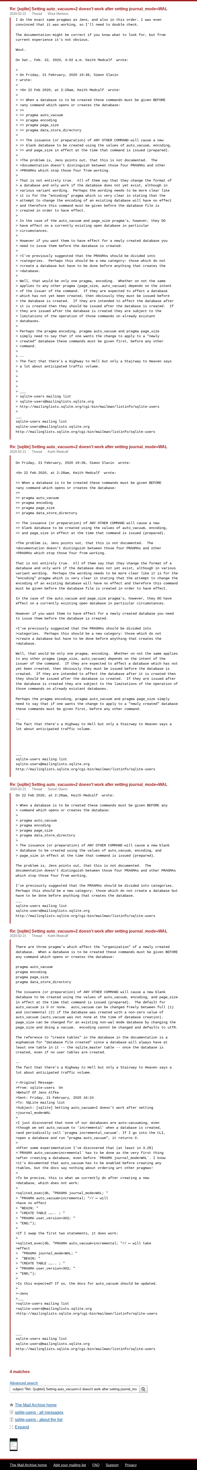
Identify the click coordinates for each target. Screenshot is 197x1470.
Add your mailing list (69, 1465)
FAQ (96, 1465)
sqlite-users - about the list (38, 1419)
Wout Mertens (58, 14)
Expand (22, 1427)
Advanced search (24, 1383)
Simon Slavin (57, 789)
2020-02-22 (18, 14)
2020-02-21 (18, 452)
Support (112, 1465)
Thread (37, 14)
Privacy (131, 1465)
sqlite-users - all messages (39, 1412)
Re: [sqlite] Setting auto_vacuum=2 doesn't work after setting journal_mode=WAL (89, 8)
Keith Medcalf (58, 452)
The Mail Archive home (36, 1405)
